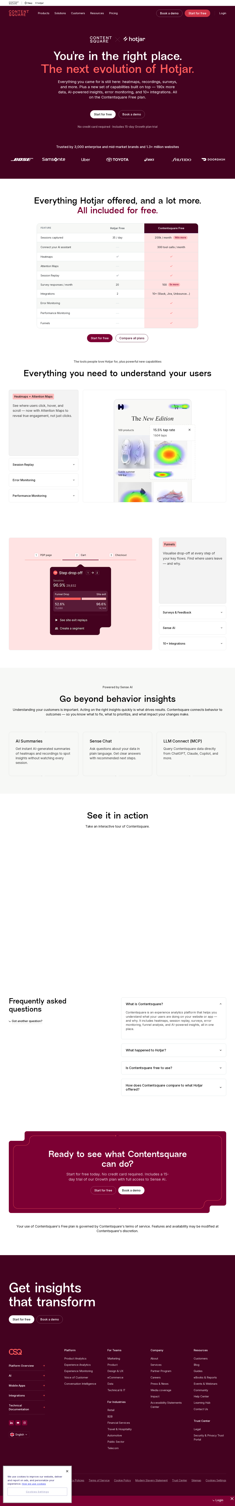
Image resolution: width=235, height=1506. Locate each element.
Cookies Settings (216, 1480)
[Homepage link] (15, 1352)
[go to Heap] (28, 2)
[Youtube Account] (18, 1422)
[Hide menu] (232, 1498)
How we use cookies (34, 1483)
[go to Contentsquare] (15, 2)
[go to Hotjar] (39, 2)
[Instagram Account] (24, 1422)
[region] (37, 1484)
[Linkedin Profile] (11, 1422)
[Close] (67, 1471)
